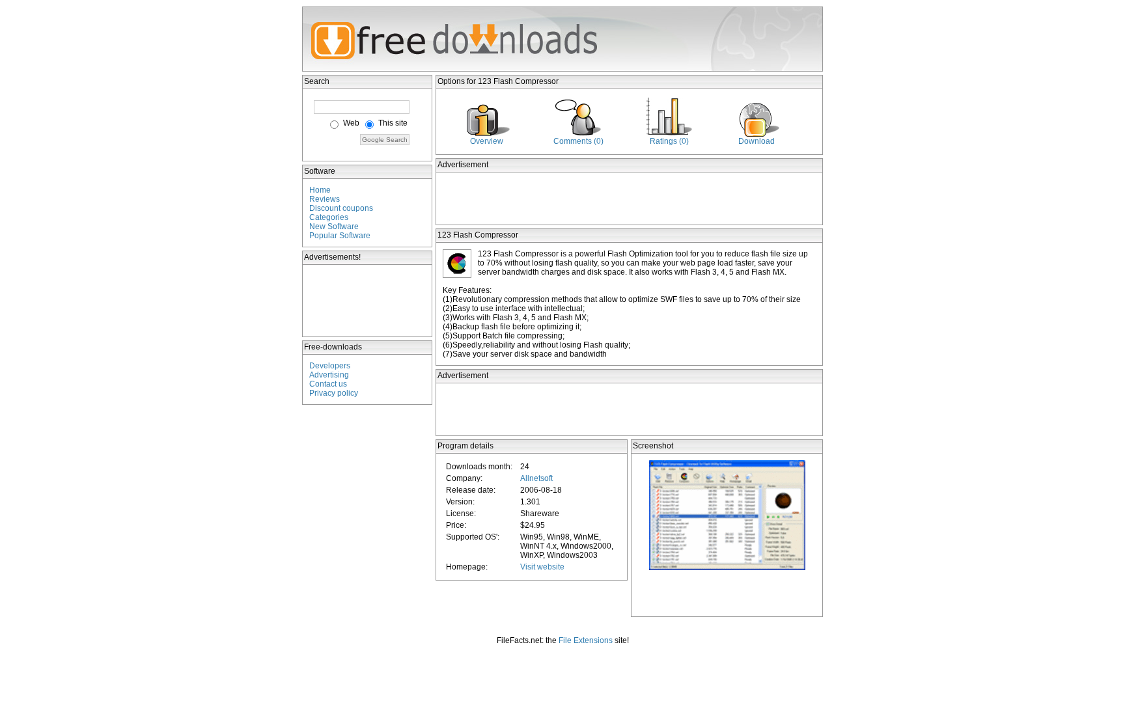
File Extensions (586, 640)
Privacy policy (333, 393)
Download (756, 141)
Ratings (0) (669, 141)
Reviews (324, 199)
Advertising (329, 374)
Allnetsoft (536, 478)
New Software (334, 226)
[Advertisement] (367, 300)
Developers (329, 365)
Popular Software (339, 235)
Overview (486, 141)
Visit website (542, 566)
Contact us (328, 384)
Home (320, 190)
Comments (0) (578, 141)
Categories (328, 217)
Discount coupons (341, 208)
